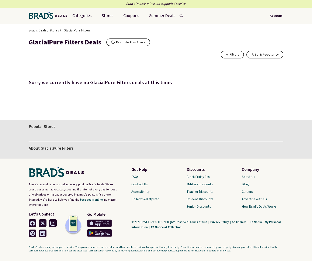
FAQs (135, 177)
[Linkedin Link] (42, 233)
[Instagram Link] (52, 223)
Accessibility (140, 192)
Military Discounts (200, 184)
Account (276, 16)
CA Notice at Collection (166, 227)
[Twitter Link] (42, 223)
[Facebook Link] (32, 223)
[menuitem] (162, 15)
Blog (245, 184)
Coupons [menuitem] (131, 16)
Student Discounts (200, 199)
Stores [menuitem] (107, 16)
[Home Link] (50, 15)
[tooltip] (128, 42)
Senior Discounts (199, 206)
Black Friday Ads (198, 177)
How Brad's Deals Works (259, 206)
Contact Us (139, 184)
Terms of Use (199, 222)
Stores (54, 30)
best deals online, (92, 200)
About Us (248, 177)
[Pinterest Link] (32, 233)
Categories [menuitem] (81, 16)
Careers (247, 192)
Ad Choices (239, 222)
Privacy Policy (219, 222)
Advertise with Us (254, 199)
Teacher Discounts (200, 192)
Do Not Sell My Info (145, 199)
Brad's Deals (37, 30)
